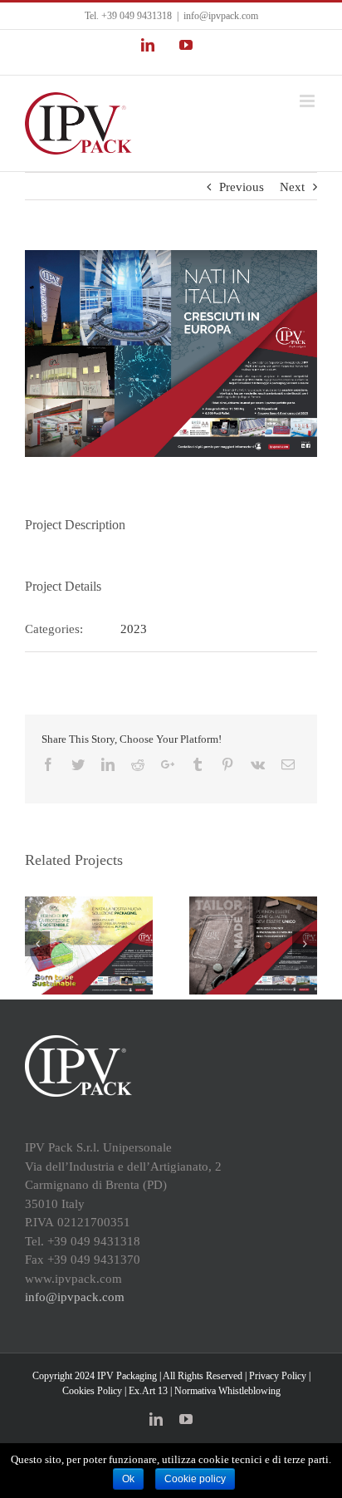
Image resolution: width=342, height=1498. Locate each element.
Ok (128, 1479)
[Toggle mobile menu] (308, 101)
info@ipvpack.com (220, 16)
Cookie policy (195, 1479)
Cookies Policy (92, 1391)
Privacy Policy (277, 1376)
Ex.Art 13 (148, 1391)
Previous (241, 187)
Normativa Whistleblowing (227, 1391)
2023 (133, 629)
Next (292, 187)
